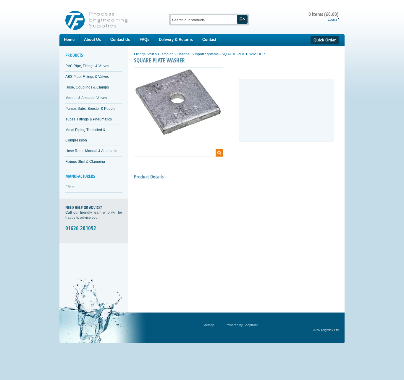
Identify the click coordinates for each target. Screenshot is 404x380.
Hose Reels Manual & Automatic (91, 151)
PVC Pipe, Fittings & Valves (87, 66)
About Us (92, 39)
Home (69, 39)
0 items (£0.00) (323, 14)
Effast (69, 187)
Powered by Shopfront (242, 325)
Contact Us (120, 39)
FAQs (144, 39)
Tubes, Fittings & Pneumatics (88, 119)
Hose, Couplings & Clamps (87, 87)
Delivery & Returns (176, 39)
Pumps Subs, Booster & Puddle (90, 109)
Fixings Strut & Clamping (85, 162)
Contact (209, 39)
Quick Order (324, 40)
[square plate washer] (178, 105)
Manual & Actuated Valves (86, 98)
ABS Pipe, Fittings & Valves (87, 77)
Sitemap (208, 325)
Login (332, 19)
